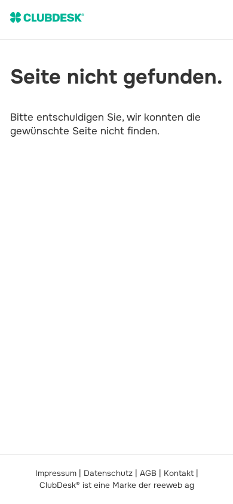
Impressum (55, 473)
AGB (148, 473)
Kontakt (179, 473)
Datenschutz (108, 473)
